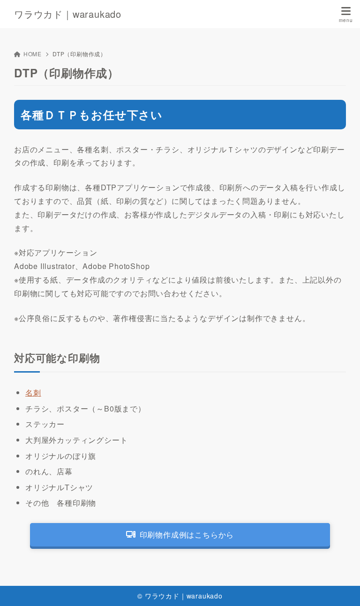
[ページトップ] (341, 587)
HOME (32, 54)
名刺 (33, 392)
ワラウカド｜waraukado (67, 14)
